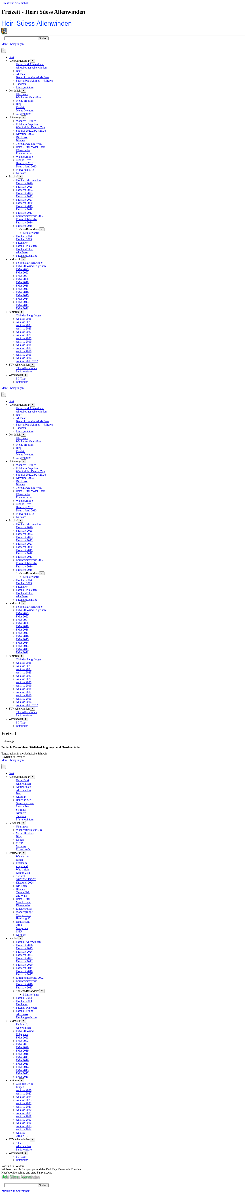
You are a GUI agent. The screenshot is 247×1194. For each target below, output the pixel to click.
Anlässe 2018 (23, 344)
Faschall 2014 (24, 236)
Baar (18, 70)
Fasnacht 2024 (24, 189)
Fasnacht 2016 (24, 222)
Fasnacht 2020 (24, 202)
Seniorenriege (24, 371)
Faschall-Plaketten (26, 245)
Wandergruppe (24, 156)
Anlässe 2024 (23, 325)
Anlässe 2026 (23, 318)
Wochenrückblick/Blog (29, 97)
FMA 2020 (22, 279)
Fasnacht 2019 (24, 206)
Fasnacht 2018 (24, 209)
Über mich (22, 94)
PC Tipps (21, 378)
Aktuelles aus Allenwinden (31, 67)
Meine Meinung (25, 110)
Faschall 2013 (24, 239)
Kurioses (21, 173)
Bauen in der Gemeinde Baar (32, 77)
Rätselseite (22, 381)
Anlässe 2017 (23, 348)
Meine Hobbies (24, 100)
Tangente (21, 83)
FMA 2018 (22, 285)
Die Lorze (21, 137)
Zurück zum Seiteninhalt (15, 1190)
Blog (19, 103)
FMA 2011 (22, 308)
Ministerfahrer (31, 232)
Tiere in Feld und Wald (29, 143)
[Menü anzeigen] (2, 48)
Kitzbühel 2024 (25, 133)
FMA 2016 (22, 292)
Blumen (20, 140)
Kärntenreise (23, 150)
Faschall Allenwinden (28, 180)
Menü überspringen (12, 43)
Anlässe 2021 (23, 335)
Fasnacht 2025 (24, 186)
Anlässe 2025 (23, 322)
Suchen (43, 38)
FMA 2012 (22, 305)
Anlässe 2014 (23, 357)
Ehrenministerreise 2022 (30, 215)
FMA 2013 (22, 301)
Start (11, 57)
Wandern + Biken (26, 120)
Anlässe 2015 (23, 354)
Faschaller (21, 242)
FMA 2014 (22, 298)
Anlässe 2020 (23, 338)
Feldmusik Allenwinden (29, 262)
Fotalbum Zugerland (27, 124)
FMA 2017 (22, 288)
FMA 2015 (22, 295)
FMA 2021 (22, 275)
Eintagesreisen (24, 153)
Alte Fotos (22, 252)
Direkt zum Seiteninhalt (14, 3)
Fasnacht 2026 (24, 183)
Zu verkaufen (23, 113)
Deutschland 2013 (26, 166)
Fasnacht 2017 (24, 212)
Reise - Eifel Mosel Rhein (30, 146)
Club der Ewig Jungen (29, 315)
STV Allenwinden (26, 368)
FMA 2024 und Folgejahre (31, 266)
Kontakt (20, 107)
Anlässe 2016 (23, 351)
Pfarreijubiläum (24, 87)
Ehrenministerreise (26, 219)
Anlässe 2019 (23, 341)
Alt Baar (21, 74)
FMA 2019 (22, 282)
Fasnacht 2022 (24, 196)
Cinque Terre (23, 159)
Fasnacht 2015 (24, 225)
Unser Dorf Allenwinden (30, 64)
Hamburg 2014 (24, 163)
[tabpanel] (123, 747)
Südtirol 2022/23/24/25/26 (31, 130)
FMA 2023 (22, 269)
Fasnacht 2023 (24, 193)
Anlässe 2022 (23, 331)
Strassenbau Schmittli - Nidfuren (34, 80)
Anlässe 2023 (23, 328)
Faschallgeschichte (26, 255)
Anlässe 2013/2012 (27, 361)
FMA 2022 (22, 272)
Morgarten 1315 (25, 169)
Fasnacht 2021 (24, 199)
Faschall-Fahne (24, 249)
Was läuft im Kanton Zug (30, 127)
